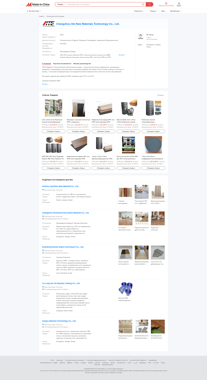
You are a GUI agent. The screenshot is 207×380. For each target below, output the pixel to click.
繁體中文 (69, 363)
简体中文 (62, 363)
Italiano (113, 363)
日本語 (77, 363)
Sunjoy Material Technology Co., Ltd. (59, 321)
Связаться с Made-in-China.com (118, 360)
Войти (179, 6)
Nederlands (143, 363)
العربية (135, 363)
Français (83, 363)
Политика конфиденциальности (96, 360)
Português (105, 363)
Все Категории (34, 11)
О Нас (52, 360)
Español (90, 363)
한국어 (129, 363)
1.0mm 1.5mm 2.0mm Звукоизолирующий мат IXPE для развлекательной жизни (102, 159)
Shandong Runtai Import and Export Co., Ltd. (63, 247)
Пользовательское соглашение (74, 360)
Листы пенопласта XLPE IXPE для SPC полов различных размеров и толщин (127, 159)
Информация (153, 360)
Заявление (59, 360)
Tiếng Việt (97, 364)
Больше (121, 55)
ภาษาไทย (156, 363)
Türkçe (163, 363)
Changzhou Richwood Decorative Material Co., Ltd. (65, 213)
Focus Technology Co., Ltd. (101, 369)
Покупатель (138, 11)
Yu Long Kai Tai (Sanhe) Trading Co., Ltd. (61, 283)
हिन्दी (149, 363)
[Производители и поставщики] (37, 4)
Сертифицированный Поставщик (57, 219)
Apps (163, 11)
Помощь (153, 11)
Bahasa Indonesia (107, 364)
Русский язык (121, 363)
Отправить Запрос (53, 131)
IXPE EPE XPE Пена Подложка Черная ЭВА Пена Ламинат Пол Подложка (53, 159)
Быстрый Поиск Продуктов (138, 360)
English (55, 363)
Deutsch (97, 363)
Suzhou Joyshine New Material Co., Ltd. (60, 186)
